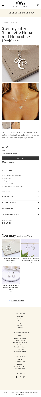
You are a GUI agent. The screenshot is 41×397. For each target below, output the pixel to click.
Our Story (20, 319)
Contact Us (20, 328)
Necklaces (13, 23)
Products (5, 23)
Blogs (20, 323)
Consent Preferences (20, 351)
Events (20, 321)
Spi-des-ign (21, 394)
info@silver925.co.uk (20, 366)
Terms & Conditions (20, 347)
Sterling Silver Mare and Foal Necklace (11, 260)
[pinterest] (10, 223)
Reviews (20, 325)
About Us (20, 317)
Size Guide (20, 345)
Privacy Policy (20, 349)
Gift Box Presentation (20, 342)
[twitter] (6, 223)
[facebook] (3, 223)
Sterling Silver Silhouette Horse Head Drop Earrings (30, 260)
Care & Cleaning (20, 340)
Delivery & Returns (20, 338)
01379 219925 (21, 368)
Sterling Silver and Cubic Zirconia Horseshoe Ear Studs (11, 287)
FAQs (20, 336)
